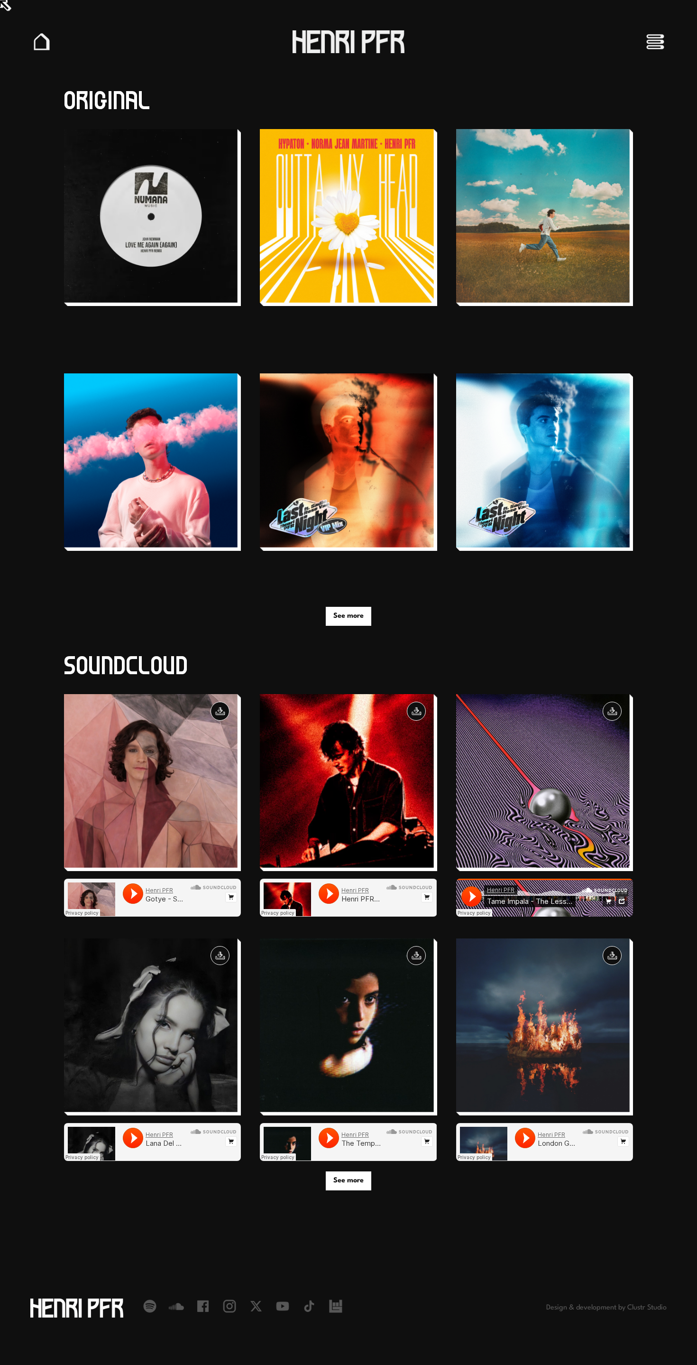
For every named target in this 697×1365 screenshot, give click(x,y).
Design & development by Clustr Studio (606, 1307)
